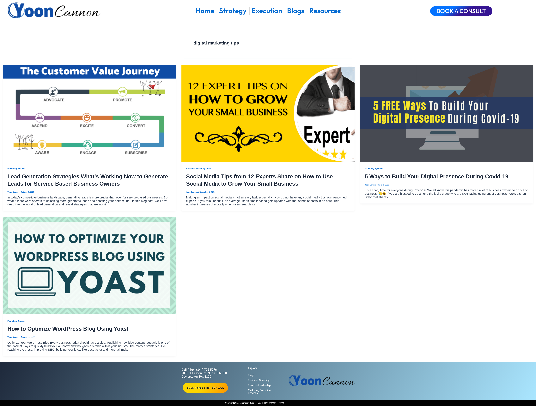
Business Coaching (259, 380)
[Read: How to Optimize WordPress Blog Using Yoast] (89, 265)
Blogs (295, 11)
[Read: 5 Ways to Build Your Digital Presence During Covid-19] (446, 113)
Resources (325, 11)
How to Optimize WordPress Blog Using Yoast (67, 329)
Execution (266, 11)
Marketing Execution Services (259, 391)
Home (205, 11)
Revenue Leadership (259, 385)
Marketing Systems (16, 168)
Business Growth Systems (198, 168)
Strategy (233, 11)
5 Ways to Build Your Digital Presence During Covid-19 (436, 176)
